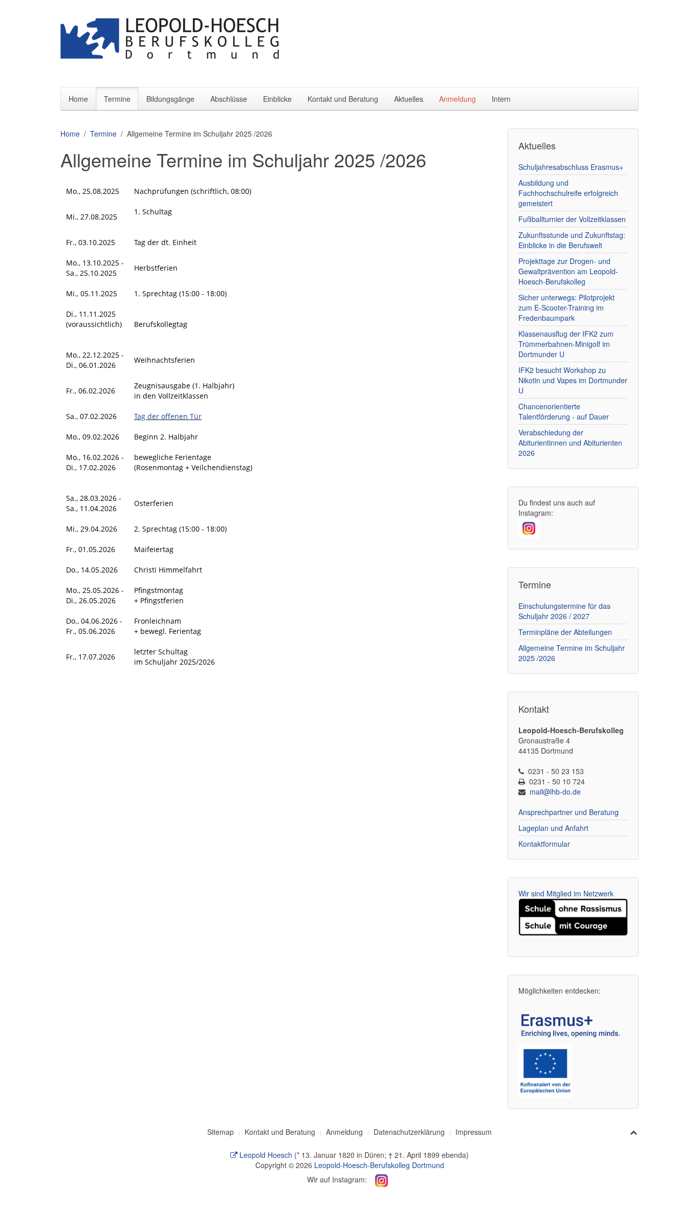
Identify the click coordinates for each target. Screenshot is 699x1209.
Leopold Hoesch (264, 1155)
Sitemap (220, 1132)
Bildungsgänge (170, 99)
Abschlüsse (228, 99)
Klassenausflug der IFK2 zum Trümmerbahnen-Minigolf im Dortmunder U (566, 343)
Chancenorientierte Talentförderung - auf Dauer (563, 411)
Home (78, 99)
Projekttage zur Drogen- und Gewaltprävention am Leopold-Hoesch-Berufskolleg (568, 271)
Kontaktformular (544, 844)
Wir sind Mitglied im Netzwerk (566, 893)
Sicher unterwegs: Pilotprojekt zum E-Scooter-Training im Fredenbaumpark (566, 307)
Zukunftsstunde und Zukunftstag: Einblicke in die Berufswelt (571, 240)
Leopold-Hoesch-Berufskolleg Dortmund (379, 1165)
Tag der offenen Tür (168, 416)
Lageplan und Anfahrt (553, 828)
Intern (501, 99)
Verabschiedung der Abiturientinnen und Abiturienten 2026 (570, 442)
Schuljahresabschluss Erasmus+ (570, 167)
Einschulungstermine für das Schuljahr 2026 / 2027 (564, 611)
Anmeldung (457, 99)
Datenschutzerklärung (409, 1132)
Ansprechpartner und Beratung (568, 812)
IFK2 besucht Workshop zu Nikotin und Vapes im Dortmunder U (572, 380)
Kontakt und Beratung (343, 99)
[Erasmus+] (573, 1024)
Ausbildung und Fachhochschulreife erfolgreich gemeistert (568, 193)
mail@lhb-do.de (555, 791)
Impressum (473, 1132)
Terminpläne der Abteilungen (565, 632)
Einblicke (277, 99)
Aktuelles (408, 99)
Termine (117, 99)
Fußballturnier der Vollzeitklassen (572, 219)
